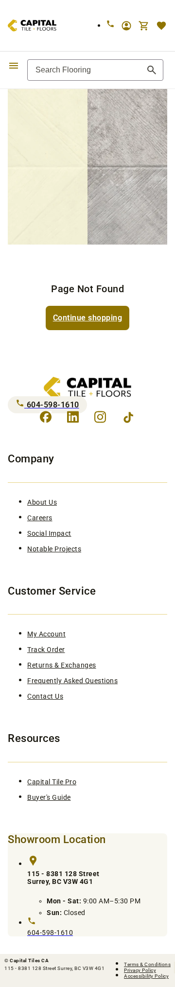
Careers (39, 518)
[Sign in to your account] (126, 26)
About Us (42, 502)
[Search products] (152, 70)
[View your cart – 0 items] (144, 26)
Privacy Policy (140, 970)
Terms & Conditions (147, 964)
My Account (46, 634)
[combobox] (95, 70)
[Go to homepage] (28, 25)
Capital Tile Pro (51, 782)
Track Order (46, 649)
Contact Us (45, 696)
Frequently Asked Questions (72, 681)
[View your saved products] (161, 26)
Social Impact (49, 533)
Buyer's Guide (49, 797)
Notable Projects (54, 549)
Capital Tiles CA (29, 960)
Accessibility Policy (146, 976)
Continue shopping (87, 317)
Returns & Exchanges (61, 665)
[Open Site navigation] (13, 65)
